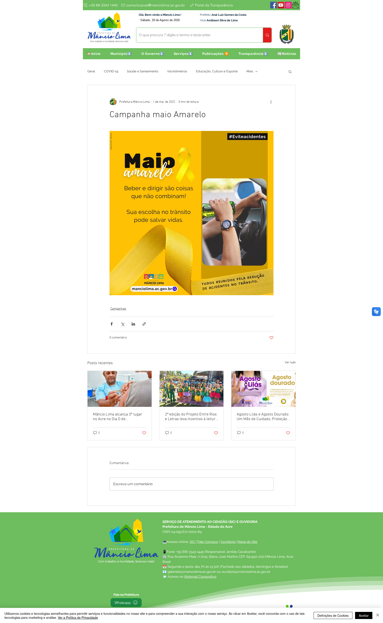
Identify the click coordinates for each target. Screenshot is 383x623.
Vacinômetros (177, 71)
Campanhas (118, 309)
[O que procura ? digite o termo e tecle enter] (267, 35)
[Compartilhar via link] (144, 324)
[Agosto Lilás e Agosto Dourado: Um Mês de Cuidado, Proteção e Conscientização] (263, 389)
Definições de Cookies (333, 615)
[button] (121, 53)
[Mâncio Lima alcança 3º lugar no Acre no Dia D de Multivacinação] (120, 389)
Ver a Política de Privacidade (78, 617)
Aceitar (364, 615)
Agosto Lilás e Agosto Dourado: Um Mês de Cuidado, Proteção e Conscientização (263, 416)
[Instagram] (288, 5)
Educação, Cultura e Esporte (217, 71)
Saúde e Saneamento (142, 71)
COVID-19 (111, 71)
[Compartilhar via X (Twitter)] (122, 324)
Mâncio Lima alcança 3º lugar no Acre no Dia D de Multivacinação (117, 416)
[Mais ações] (271, 102)
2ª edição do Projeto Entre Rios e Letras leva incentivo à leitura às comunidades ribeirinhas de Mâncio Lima (191, 416)
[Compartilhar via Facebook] (111, 324)
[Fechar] (377, 615)
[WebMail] (295, 5)
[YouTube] (280, 5)
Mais (249, 71)
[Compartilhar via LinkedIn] (133, 324)
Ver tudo (290, 362)
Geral (91, 71)
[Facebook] (273, 5)
